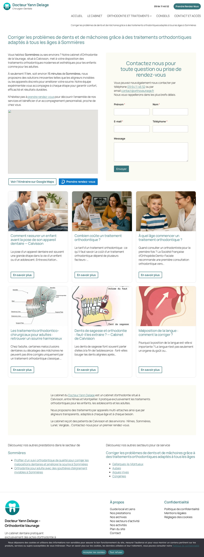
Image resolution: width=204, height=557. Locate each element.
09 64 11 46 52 (161, 6)
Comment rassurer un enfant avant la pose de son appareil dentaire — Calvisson (33, 239)
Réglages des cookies (178, 517)
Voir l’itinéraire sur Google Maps (32, 181)
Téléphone (160, 121)
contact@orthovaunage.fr (137, 91)
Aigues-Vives (120, 472)
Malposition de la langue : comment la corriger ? (158, 332)
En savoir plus (22, 275)
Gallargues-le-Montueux (127, 464)
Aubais (116, 468)
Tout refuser (116, 552)
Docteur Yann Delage (30, 4)
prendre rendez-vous (41, 97)
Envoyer (121, 169)
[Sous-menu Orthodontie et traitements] (151, 16)
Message (119, 138)
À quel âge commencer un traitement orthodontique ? (160, 237)
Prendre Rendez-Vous (187, 6)
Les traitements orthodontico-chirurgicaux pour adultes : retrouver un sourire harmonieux (36, 334)
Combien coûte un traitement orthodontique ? (98, 237)
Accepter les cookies (94, 552)
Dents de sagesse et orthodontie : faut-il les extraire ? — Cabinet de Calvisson (101, 334)
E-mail (118, 121)
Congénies (119, 476)
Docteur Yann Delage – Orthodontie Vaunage (22, 523)
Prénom (119, 104)
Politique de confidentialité (186, 545)
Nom (156, 104)
